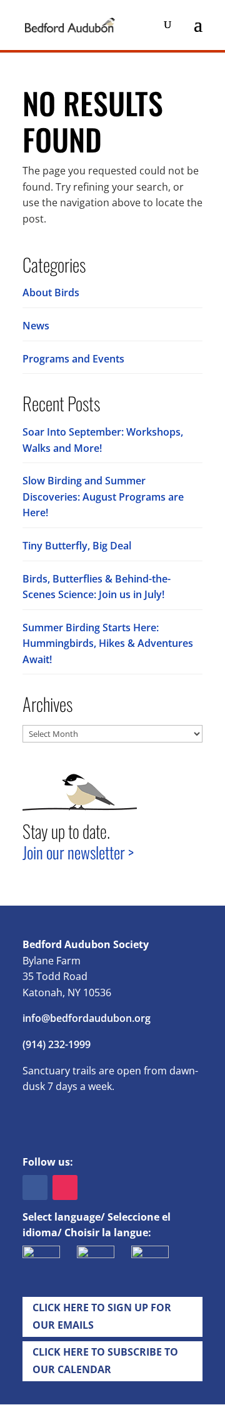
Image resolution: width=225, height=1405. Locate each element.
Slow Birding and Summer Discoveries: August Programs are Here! (103, 496)
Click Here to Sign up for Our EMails (101, 1316)
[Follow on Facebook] (35, 1187)
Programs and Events (73, 359)
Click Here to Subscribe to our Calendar (105, 1360)
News (35, 325)
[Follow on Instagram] (65, 1187)
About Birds (50, 292)
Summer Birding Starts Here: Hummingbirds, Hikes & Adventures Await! (107, 643)
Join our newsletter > (78, 852)
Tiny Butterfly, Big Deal (76, 545)
